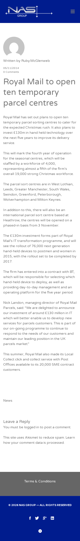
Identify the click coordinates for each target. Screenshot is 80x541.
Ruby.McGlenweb (35, 61)
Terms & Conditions (40, 481)
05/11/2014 (11, 68)
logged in (31, 427)
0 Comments (11, 71)
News (7, 400)
